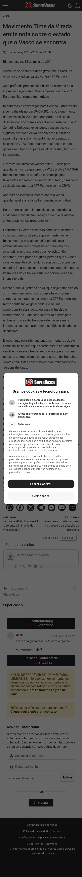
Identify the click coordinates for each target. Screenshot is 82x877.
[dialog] (41, 438)
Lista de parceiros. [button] (48, 450)
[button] (41, 424)
